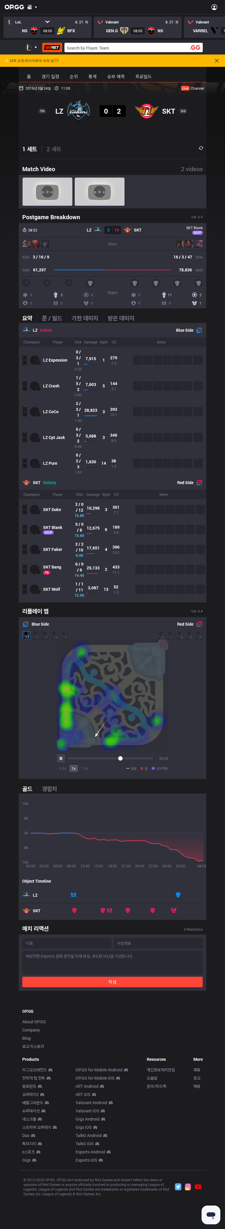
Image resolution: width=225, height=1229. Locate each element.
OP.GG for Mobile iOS (95, 1078)
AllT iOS (83, 1094)
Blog (26, 1038)
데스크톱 (29, 1119)
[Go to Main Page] (14, 7)
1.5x (84, 768)
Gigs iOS (84, 1127)
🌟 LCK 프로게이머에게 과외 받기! (32, 61)
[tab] (29, 318)
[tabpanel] (112, 462)
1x (74, 768)
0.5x (62, 768)
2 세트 (54, 149)
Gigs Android (88, 1119)
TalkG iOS (85, 1143)
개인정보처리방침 (161, 1070)
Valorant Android (91, 1102)
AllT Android (87, 1086)
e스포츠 (28, 1152)
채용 (196, 1086)
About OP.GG (34, 1021)
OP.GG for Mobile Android (99, 1070)
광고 (196, 1078)
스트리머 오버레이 (36, 1127)
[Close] (216, 60)
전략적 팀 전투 (33, 1078)
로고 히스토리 (33, 1046)
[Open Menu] (214, 7)
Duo (26, 1135)
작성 (112, 982)
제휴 (196, 1070)
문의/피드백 (156, 1086)
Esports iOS (86, 1160)
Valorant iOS (87, 1111)
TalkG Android (89, 1135)
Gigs (26, 1160)
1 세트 (29, 149)
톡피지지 (29, 1143)
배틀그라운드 (32, 1102)
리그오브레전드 (34, 1070)
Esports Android (90, 1152)
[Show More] (32, 7)
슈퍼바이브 (31, 1111)
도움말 (152, 1078)
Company (31, 1030)
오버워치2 (30, 1094)
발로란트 (29, 1086)
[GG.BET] (52, 47)
